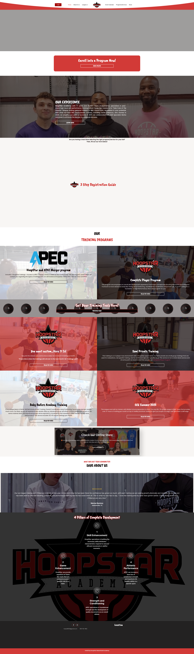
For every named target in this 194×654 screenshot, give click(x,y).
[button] (3, 493)
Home (69, 4)
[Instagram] (77, 625)
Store (130, 4)
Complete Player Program (162, 360)
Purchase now (97, 447)
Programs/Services (121, 4)
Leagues (84, 4)
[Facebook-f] (73, 625)
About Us (76, 4)
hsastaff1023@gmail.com (70, 629)
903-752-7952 (83, 629)
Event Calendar (109, 4)
